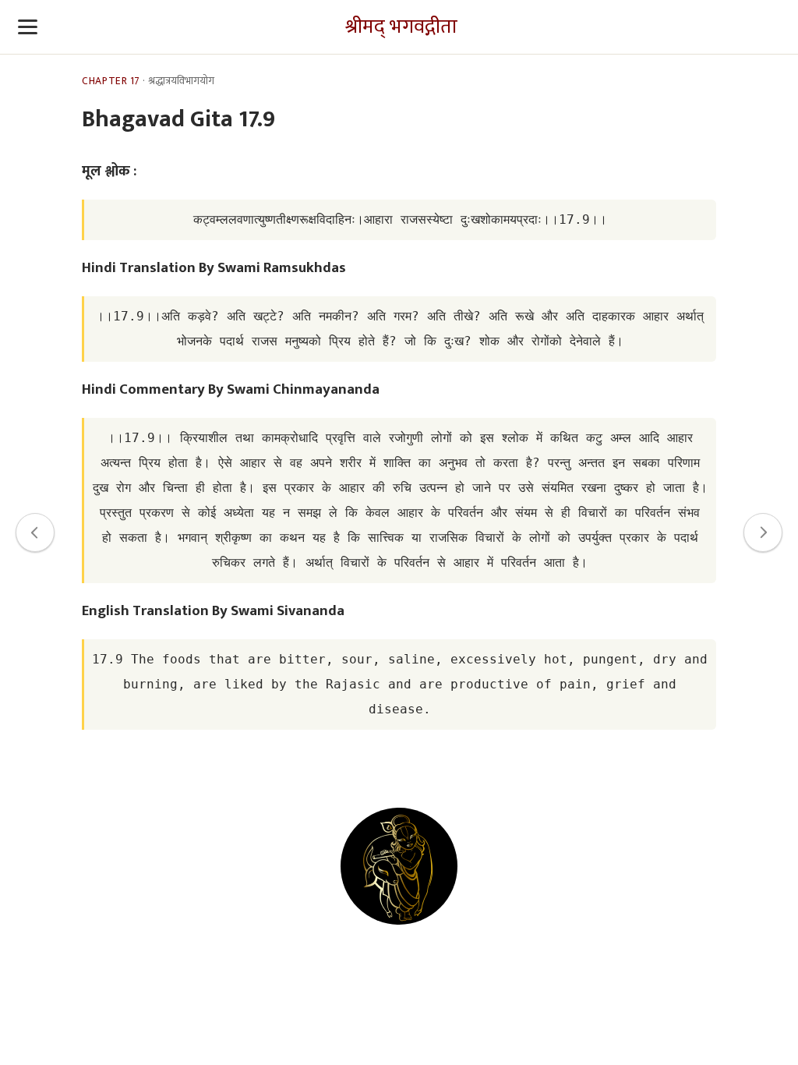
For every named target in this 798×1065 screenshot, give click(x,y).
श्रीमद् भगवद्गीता (401, 27)
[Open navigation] (28, 27)
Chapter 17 (110, 81)
